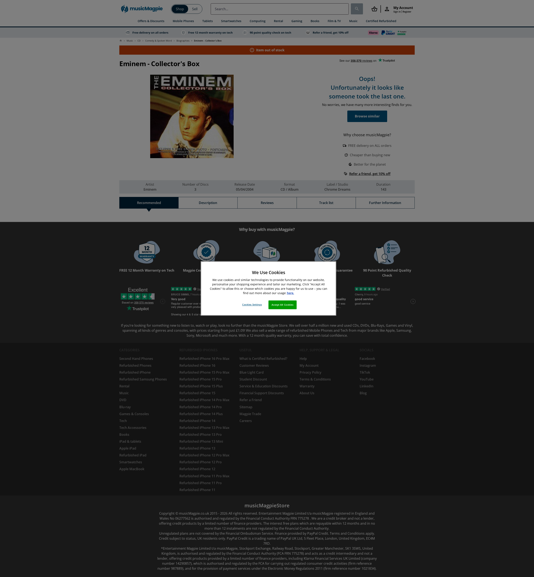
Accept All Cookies (282, 304)
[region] (268, 288)
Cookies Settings (252, 304)
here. (290, 293)
